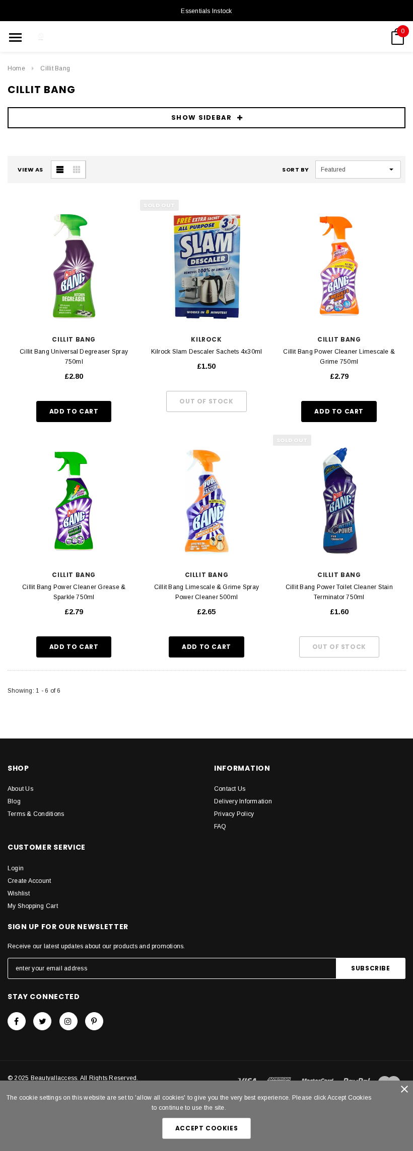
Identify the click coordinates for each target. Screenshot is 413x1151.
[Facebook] (17, 1021)
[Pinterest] (94, 1021)
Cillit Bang (55, 68)
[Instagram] (68, 1021)
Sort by (295, 170)
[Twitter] (42, 1021)
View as (30, 170)
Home (16, 68)
